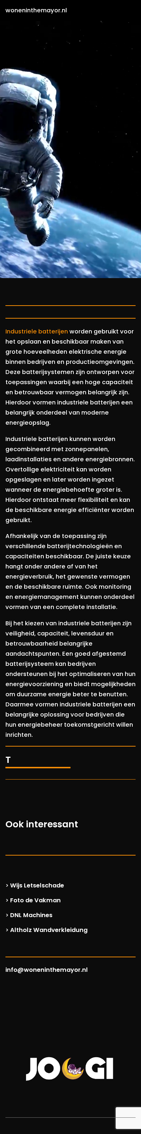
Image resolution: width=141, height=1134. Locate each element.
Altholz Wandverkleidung (48, 930)
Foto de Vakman (35, 900)
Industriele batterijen (36, 331)
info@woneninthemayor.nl (46, 970)
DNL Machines (31, 915)
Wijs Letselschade (37, 885)
